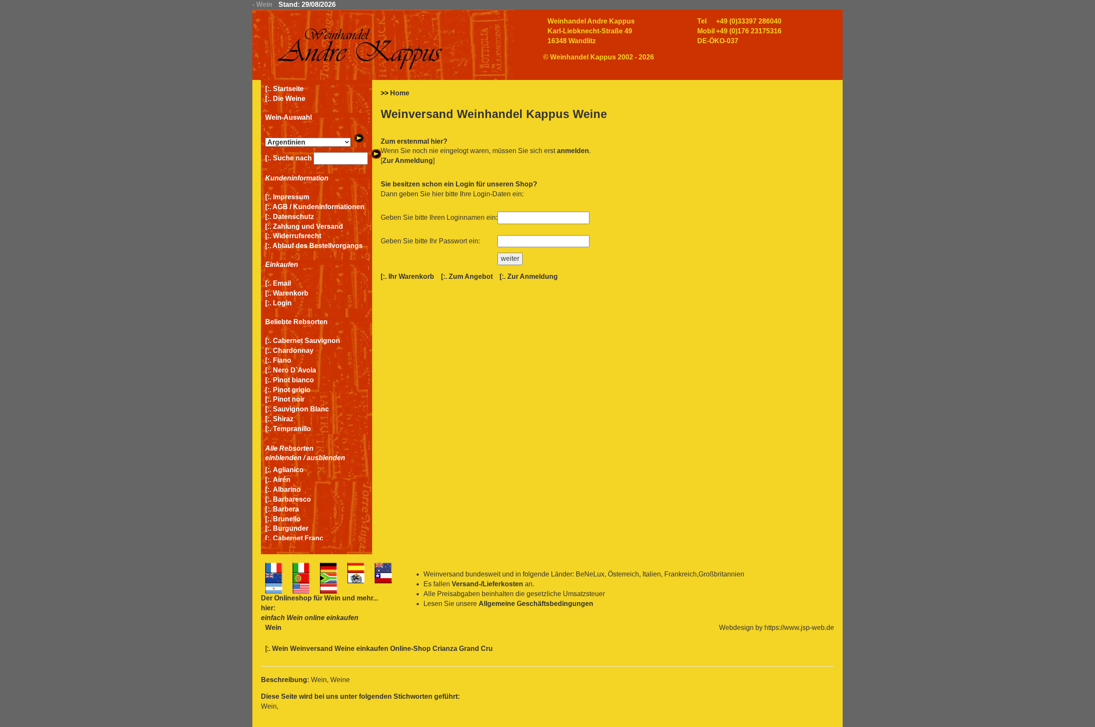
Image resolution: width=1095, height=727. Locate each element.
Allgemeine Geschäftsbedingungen (536, 603)
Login (282, 303)
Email (282, 283)
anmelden (573, 150)
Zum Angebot (471, 276)
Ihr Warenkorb (411, 276)
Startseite (288, 88)
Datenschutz (293, 216)
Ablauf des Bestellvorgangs (317, 245)
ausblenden (326, 457)
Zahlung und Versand (308, 226)
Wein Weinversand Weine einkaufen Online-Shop (352, 648)
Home (399, 93)
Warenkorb (290, 293)
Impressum (291, 197)
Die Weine (289, 98)
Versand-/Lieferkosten (487, 584)
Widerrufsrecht (297, 235)
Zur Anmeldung (407, 160)
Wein (332, 598)
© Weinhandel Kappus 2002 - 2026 (598, 57)
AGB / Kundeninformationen (318, 206)
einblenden (283, 457)
